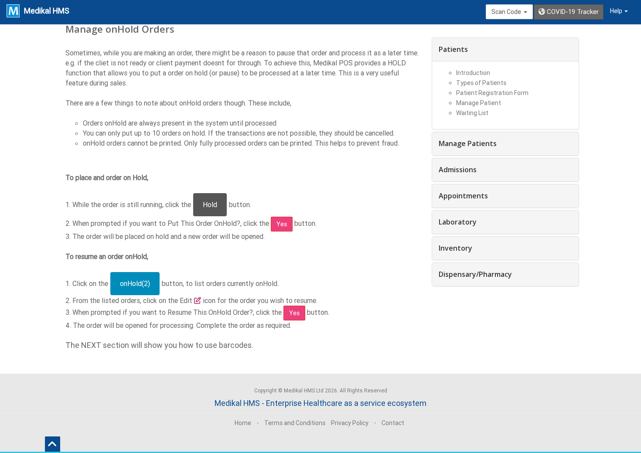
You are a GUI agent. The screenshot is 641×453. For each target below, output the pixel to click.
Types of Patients (481, 83)
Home (243, 423)
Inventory (455, 248)
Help (617, 11)
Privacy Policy (349, 423)
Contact (393, 423)
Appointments (463, 196)
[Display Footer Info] (52, 444)
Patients (453, 49)
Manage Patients (468, 143)
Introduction (473, 73)
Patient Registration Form (492, 93)
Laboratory (458, 222)
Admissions (458, 169)
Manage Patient (478, 103)
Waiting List (472, 113)
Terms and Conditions (294, 423)
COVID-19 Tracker (572, 11)
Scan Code (507, 12)
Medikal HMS (46, 11)
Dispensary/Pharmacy (475, 274)
